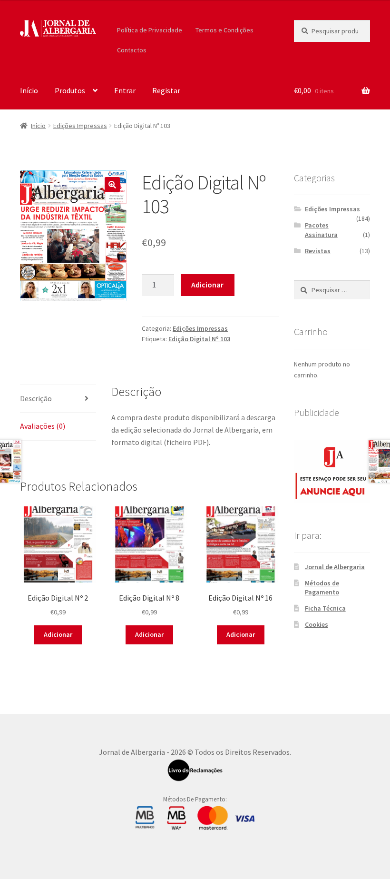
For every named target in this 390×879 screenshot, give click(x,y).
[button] (112, 184)
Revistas (318, 251)
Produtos (70, 90)
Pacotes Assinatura (321, 230)
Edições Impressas (80, 125)
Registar (166, 90)
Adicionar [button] (58, 634)
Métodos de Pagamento (322, 588)
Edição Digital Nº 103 (199, 339)
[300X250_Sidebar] (332, 471)
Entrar (125, 90)
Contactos (131, 50)
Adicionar (207, 284)
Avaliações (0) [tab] (42, 426)
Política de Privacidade (149, 30)
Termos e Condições (224, 30)
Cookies (316, 624)
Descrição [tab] (36, 398)
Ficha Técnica (325, 608)
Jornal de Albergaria (335, 567)
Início (29, 90)
